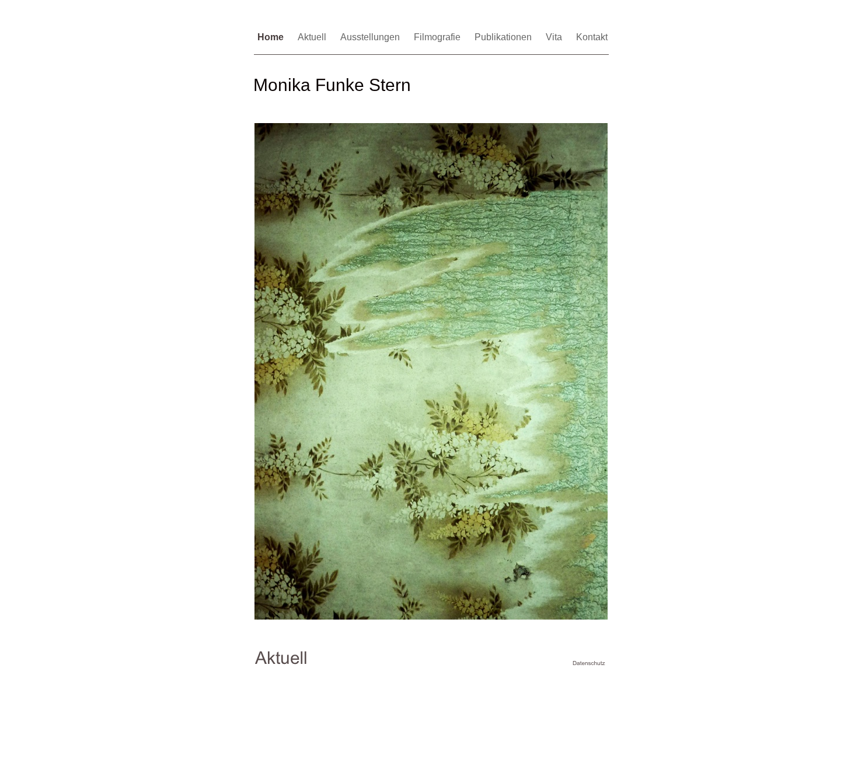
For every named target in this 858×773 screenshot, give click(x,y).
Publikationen (504, 37)
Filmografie (438, 37)
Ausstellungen (371, 37)
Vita (555, 37)
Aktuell (313, 37)
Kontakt (592, 37)
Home (271, 37)
